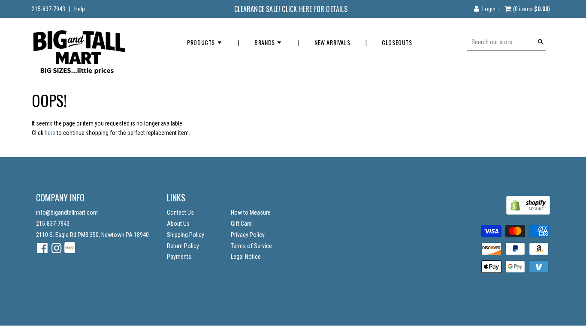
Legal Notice (246, 256)
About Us (178, 223)
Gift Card (241, 223)
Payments (179, 256)
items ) (531, 9)
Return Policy (183, 245)
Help (79, 9)
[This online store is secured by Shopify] (528, 212)
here (50, 132)
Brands (265, 42)
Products (201, 42)
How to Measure (251, 212)
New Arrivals (332, 42)
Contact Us (180, 212)
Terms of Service (251, 245)
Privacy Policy (248, 234)
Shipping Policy (185, 234)
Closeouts (397, 42)
